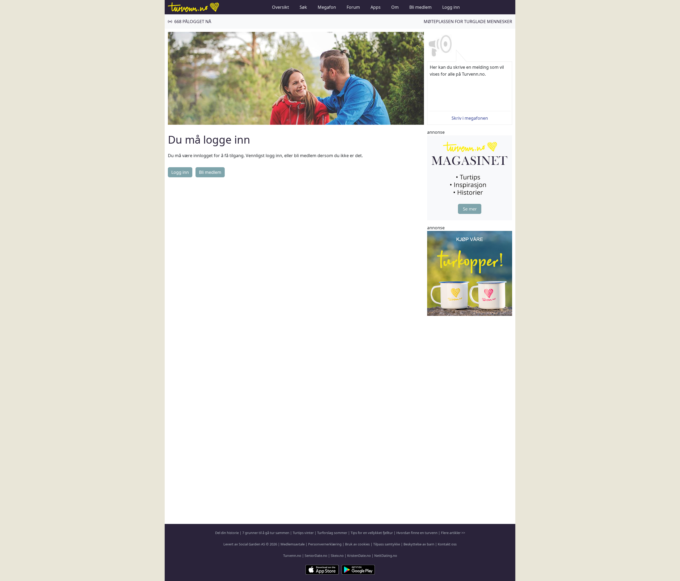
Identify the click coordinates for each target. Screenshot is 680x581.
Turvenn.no (292, 555)
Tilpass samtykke (386, 544)
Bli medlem (420, 7)
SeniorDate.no (316, 555)
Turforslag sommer (332, 532)
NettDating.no (385, 555)
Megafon (327, 7)
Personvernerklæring (325, 544)
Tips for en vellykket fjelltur (372, 532)
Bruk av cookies (357, 544)
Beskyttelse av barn (418, 544)
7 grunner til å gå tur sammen (265, 532)
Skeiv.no (337, 555)
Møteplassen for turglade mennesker (468, 21)
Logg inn (451, 7)
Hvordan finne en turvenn (416, 532)
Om (395, 7)
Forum (353, 7)
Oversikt (280, 7)
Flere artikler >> (453, 532)
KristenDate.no (359, 555)
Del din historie (227, 532)
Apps (376, 7)
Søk (303, 7)
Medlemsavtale (292, 544)
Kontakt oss (447, 544)
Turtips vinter (303, 532)
